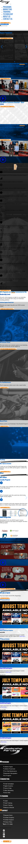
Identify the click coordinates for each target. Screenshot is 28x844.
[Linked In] (9, 28)
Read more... (23, 636)
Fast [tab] (15, 165)
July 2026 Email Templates (5, 703)
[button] (26, 46)
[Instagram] (6, 28)
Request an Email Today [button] (7, 106)
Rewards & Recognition (10, 773)
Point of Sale (7, 788)
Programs (7, 7)
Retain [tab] (15, 166)
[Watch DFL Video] (3, 101)
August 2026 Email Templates (6, 630)
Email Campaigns (9, 784)
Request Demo (8, 815)
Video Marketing (8, 790)
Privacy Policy (8, 822)
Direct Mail (7, 792)
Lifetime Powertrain (9, 769)
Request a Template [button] (5, 38)
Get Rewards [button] (3, 426)
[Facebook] (3, 28)
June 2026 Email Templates (5, 738)
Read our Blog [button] (4, 598)
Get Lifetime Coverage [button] (6, 309)
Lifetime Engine (8, 766)
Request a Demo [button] (4, 22)
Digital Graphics (8, 786)
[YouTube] (12, 28)
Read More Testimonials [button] (7, 588)
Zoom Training (8, 805)
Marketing (7, 9)
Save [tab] (15, 169)
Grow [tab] (15, 167)
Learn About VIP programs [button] (7, 349)
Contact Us (7, 19)
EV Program (7, 775)
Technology (8, 14)
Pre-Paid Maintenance (10, 771)
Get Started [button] (3, 387)
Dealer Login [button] (3, 24)
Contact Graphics (9, 817)
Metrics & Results (9, 807)
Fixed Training (8, 803)
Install (6, 801)
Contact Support (9, 819)
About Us (6, 17)
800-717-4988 (4, 25)
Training (6, 12)
